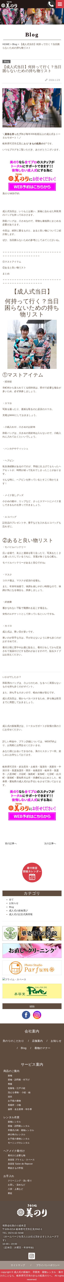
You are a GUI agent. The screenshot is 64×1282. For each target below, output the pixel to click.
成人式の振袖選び (18, 910)
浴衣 (10, 1096)
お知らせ (13, 903)
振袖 (10, 1075)
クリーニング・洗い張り (20, 1180)
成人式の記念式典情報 (20, 914)
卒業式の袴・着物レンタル (21, 1130)
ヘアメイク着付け (14, 1150)
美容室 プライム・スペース (21, 1159)
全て (11, 899)
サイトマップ (18, 1265)
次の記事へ (50, 843)
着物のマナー (42, 1048)
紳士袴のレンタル (16, 1134)
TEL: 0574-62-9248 (13, 1233)
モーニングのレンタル (19, 1143)
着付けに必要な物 (16, 1155)
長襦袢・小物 (14, 1105)
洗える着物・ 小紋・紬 (19, 1092)
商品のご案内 (11, 1071)
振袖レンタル (14, 1121)
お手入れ (8, 1176)
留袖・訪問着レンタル (19, 1126)
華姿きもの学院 (15, 1168)
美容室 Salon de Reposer (20, 1164)
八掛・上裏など (15, 1189)
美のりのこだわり (13, 1040)
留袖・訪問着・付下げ (19, 1079)
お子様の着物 (14, 1101)
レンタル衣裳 (11, 1117)
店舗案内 (37, 1040)
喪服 (10, 1084)
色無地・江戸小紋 (16, 1088)
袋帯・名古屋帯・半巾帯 (20, 1109)
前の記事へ (10, 843)
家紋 (10, 1193)
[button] (26, 1017)
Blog (11, 907)
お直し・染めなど (16, 1184)
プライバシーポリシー (48, 1265)
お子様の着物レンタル (19, 1139)
